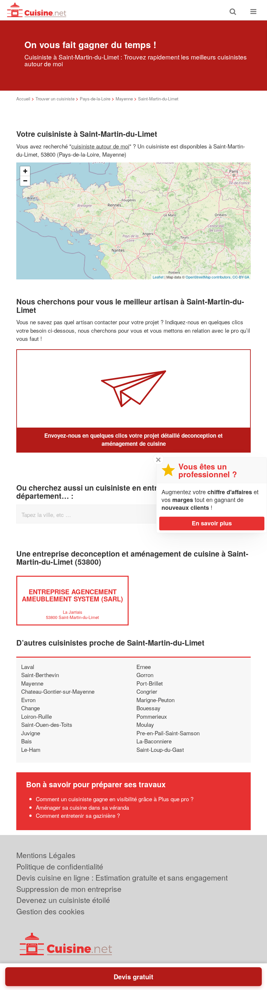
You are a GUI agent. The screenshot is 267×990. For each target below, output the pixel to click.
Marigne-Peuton (155, 700)
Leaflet (158, 276)
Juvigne (30, 733)
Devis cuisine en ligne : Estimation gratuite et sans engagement (122, 877)
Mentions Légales (46, 855)
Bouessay (148, 708)
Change (30, 708)
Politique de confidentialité (59, 866)
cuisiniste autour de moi (100, 146)
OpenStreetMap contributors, (209, 276)
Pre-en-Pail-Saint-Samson (168, 733)
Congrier (146, 691)
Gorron (144, 675)
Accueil (23, 99)
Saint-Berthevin (40, 675)
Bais (26, 741)
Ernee (143, 666)
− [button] (25, 181)
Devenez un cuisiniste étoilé (63, 899)
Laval (27, 666)
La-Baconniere (154, 741)
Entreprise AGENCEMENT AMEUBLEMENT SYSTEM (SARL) (72, 595)
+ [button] (25, 171)
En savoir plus (212, 523)
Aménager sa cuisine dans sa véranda (82, 807)
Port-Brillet (149, 683)
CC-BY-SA (240, 276)
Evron (28, 700)
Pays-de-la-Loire (95, 99)
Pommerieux (151, 716)
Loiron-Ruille (36, 716)
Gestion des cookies (50, 911)
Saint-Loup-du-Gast (160, 749)
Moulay (145, 724)
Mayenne (124, 99)
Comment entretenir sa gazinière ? (78, 815)
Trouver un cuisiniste (55, 99)
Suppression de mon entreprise (68, 888)
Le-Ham (30, 749)
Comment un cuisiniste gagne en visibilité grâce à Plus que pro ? (114, 799)
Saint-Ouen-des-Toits (46, 724)
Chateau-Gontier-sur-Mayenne (57, 691)
